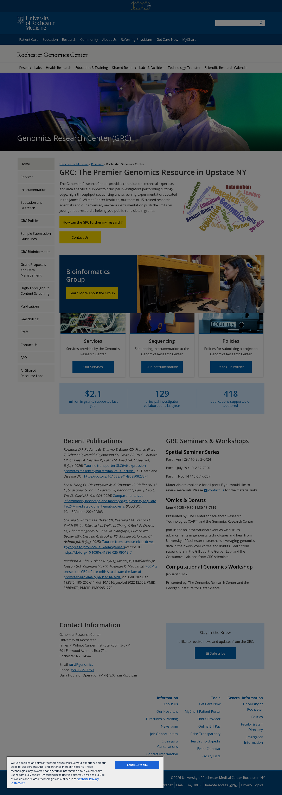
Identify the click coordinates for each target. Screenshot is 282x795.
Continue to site (137, 765)
